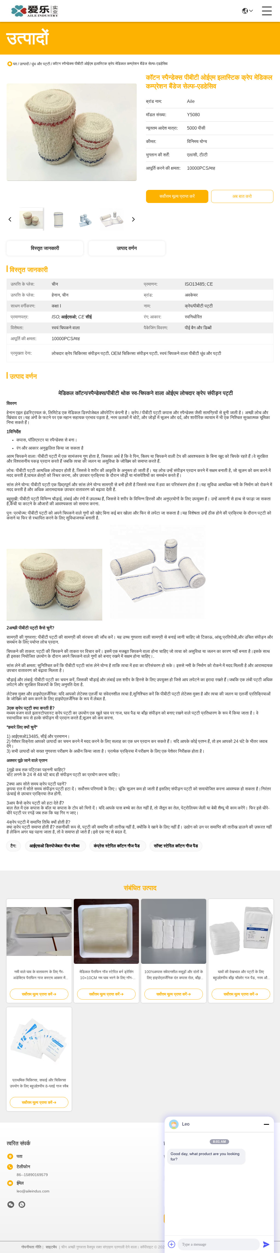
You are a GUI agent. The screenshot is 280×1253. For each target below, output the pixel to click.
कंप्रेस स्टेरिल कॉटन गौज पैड (117, 846)
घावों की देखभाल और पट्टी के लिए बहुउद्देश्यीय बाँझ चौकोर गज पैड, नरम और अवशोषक (241, 975)
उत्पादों (24, 64)
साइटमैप (51, 1247)
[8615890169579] (22, 1206)
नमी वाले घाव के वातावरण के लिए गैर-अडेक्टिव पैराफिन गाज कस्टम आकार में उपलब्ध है (39, 975)
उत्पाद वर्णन (127, 248)
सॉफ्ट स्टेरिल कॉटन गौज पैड (176, 846)
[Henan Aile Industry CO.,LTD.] (37, 11)
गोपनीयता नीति (31, 1247)
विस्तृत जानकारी (45, 248)
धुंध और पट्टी (40, 64)
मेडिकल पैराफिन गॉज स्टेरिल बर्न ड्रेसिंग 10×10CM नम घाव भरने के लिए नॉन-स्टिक (106, 975)
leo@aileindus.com (33, 1191)
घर (15, 64)
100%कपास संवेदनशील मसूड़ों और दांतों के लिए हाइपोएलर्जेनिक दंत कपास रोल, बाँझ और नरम (173, 975)
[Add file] (172, 1244)
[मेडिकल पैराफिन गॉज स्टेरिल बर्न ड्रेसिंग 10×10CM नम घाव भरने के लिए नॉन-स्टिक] (106, 931)
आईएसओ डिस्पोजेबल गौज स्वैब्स (55, 846)
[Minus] (266, 1124)
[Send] (266, 1244)
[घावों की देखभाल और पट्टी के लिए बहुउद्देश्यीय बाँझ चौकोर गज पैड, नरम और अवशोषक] (240, 931)
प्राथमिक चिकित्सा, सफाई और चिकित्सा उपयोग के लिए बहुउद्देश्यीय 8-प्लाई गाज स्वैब (39, 1083)
